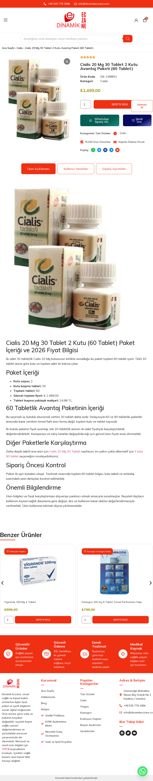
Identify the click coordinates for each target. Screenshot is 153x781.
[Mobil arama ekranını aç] (76, 38)
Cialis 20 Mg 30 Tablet (64, 451)
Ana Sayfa (8, 48)
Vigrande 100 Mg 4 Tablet (20, 602)
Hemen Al (142, 106)
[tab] (38, 168)
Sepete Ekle (120, 104)
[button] (93, 150)
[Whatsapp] (143, 771)
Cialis (20, 48)
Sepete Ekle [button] (43, 619)
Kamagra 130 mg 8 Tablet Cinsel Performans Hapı (112, 602)
